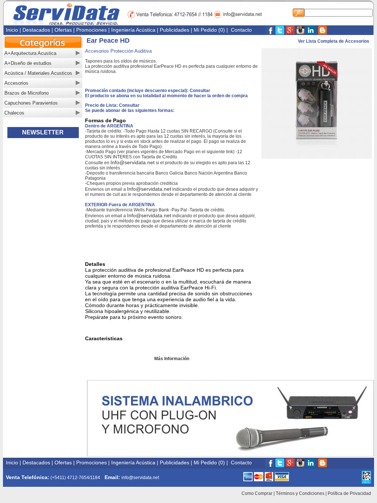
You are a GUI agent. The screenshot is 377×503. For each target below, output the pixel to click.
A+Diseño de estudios (28, 63)
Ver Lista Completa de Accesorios (334, 41)
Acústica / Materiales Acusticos (38, 73)
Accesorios (16, 83)
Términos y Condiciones (300, 493)
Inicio (12, 30)
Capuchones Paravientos (31, 103)
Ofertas (63, 30)
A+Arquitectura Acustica (30, 53)
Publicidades (174, 30)
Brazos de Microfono (26, 93)
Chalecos (14, 113)
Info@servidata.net (132, 162)
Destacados (36, 30)
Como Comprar (257, 493)
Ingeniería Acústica (133, 30)
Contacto (241, 30)
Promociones (91, 30)
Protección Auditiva (131, 51)
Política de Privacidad (349, 493)
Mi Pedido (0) (209, 30)
